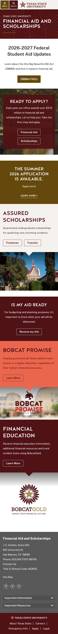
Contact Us (9, 564)
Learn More (28, 195)
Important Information (18, 597)
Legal (46, 628)
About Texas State (20, 623)
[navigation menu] (4, 4)
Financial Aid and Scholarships (27, 538)
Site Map (8, 577)
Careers (40, 623)
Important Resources (17, 605)
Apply (35, 628)
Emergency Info (18, 628)
